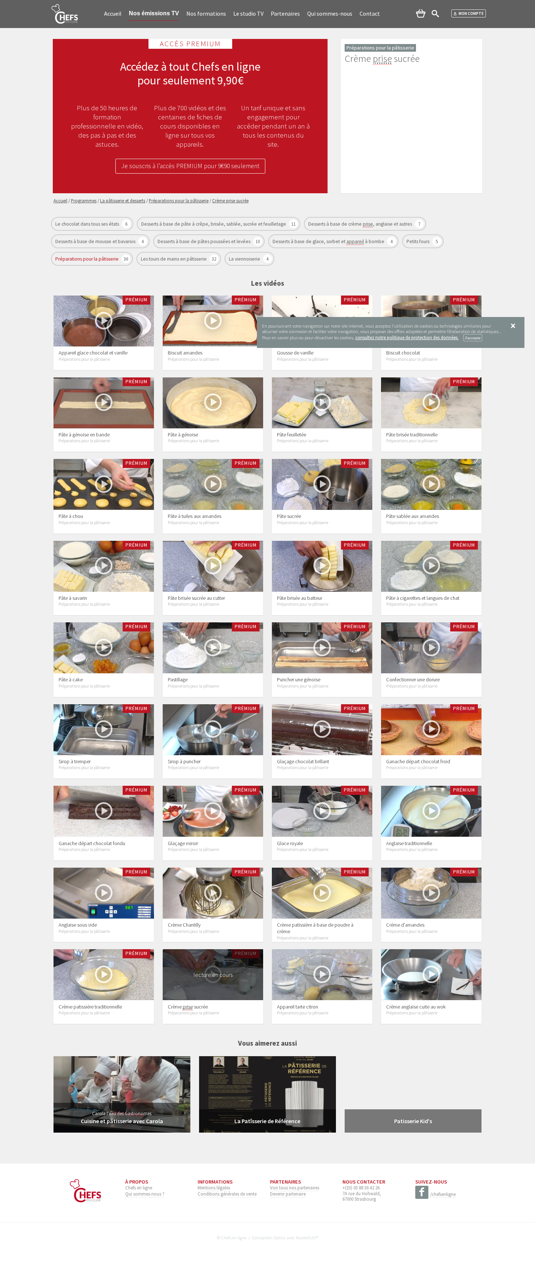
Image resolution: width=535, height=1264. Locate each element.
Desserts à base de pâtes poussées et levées (204, 241)
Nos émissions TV (154, 13)
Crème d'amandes (405, 925)
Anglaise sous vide (78, 925)
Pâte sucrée (289, 516)
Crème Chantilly (184, 925)
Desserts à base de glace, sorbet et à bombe (329, 241)
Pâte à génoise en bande (84, 434)
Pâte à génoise (183, 434)
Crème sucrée (188, 1006)
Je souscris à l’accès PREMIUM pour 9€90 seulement (190, 166)
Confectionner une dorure (413, 679)
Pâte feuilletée (291, 434)
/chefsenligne (443, 1194)
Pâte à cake (71, 679)
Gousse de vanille (295, 352)
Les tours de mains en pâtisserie (174, 259)
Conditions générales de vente (227, 1194)
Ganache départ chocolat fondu (92, 843)
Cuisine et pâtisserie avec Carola (122, 1121)
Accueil (113, 13)
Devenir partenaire (288, 1194)
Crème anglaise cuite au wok (416, 1006)
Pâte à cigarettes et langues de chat (422, 598)
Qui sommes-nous (329, 13)
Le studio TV (248, 13)
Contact (370, 13)
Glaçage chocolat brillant (303, 761)
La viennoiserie (245, 259)
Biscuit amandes (185, 352)
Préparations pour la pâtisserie (87, 259)
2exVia (279, 1237)
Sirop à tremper (75, 761)
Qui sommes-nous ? (145, 1194)
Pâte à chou (71, 516)
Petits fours (419, 241)
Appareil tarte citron (297, 1006)
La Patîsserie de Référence (267, 1121)
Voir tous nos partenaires (294, 1187)
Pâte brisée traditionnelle (411, 434)
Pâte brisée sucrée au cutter (196, 598)
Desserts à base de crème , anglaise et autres (360, 224)
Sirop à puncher (184, 761)
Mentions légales (214, 1187)
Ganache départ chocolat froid (418, 761)
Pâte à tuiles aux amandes (194, 516)
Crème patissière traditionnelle (90, 1006)
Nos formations (206, 13)
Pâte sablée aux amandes (412, 516)
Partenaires (285, 13)
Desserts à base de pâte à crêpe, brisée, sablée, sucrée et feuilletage (214, 224)
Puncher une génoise (298, 679)
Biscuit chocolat (403, 352)
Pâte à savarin (73, 598)
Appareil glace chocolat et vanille (93, 352)
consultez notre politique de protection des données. (407, 338)
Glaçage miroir (183, 843)
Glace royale (290, 843)
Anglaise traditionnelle (409, 843)
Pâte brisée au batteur (299, 598)
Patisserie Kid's (413, 1121)
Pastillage (177, 679)
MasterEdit (306, 1237)
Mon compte (471, 13)
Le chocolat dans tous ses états (87, 224)
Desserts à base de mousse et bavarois (95, 241)
